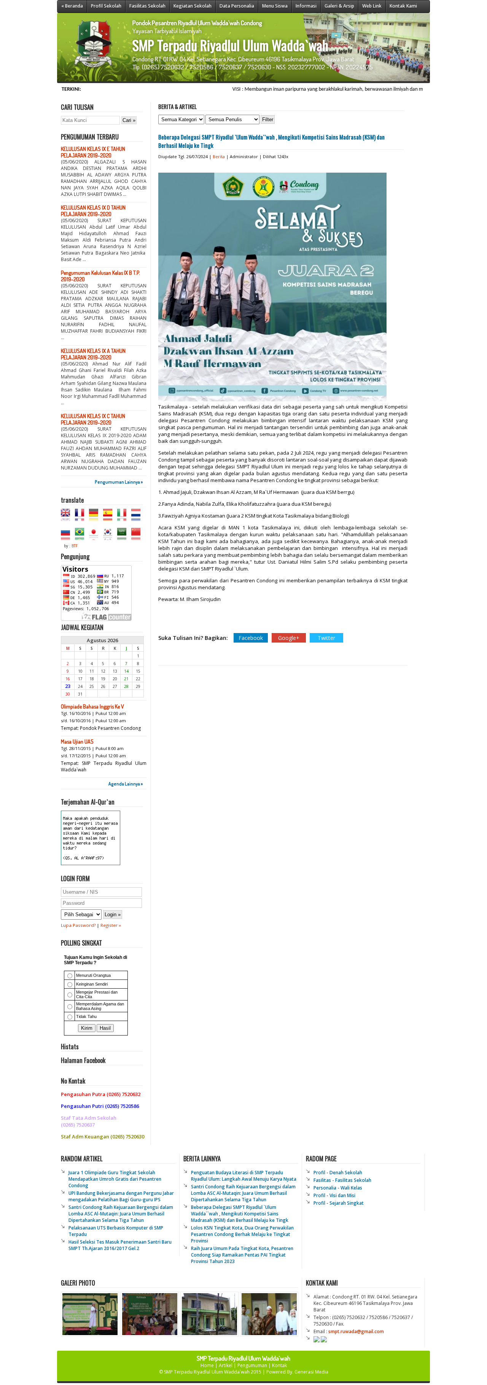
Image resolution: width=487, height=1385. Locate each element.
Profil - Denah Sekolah (338, 1172)
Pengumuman (252, 1365)
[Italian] (123, 517)
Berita (219, 156)
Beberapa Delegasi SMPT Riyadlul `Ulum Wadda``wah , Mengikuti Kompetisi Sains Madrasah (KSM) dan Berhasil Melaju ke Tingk (239, 1213)
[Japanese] (95, 536)
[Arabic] (123, 536)
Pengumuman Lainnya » (119, 482)
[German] (95, 517)
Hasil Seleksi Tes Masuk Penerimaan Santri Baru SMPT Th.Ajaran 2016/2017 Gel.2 (120, 1245)
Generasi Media (311, 1372)
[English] (67, 517)
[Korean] (109, 536)
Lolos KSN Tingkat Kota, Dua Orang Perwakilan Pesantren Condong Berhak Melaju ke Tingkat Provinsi (242, 1234)
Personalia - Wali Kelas (338, 1188)
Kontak (279, 1365)
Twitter (326, 637)
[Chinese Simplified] (137, 536)
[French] (81, 517)
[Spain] (109, 517)
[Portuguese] (81, 536)
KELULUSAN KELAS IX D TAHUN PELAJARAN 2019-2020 (93, 210)
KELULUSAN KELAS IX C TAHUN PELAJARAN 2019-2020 (93, 419)
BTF (75, 545)
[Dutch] (137, 517)
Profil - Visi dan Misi (334, 1195)
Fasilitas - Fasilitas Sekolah (342, 1180)
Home (207, 1365)
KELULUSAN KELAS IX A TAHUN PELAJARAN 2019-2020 (93, 354)
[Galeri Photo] (179, 1334)
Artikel (225, 1365)
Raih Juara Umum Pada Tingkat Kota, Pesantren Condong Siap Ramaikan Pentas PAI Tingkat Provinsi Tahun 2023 (242, 1255)
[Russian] (67, 536)
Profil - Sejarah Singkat (339, 1203)
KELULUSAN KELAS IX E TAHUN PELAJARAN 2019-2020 (93, 152)
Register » (110, 925)
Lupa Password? (78, 925)
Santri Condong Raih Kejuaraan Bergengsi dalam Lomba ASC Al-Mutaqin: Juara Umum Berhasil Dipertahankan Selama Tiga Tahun (120, 1213)
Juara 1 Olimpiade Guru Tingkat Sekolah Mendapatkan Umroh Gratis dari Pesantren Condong (114, 1179)
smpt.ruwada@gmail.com (356, 1331)
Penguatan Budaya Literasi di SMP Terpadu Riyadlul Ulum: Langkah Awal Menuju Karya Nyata (243, 1175)
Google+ (288, 637)
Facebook (251, 637)
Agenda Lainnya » (125, 784)
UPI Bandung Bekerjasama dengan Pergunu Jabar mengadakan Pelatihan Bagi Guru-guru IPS (121, 1196)
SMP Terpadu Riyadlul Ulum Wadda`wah (207, 1372)
